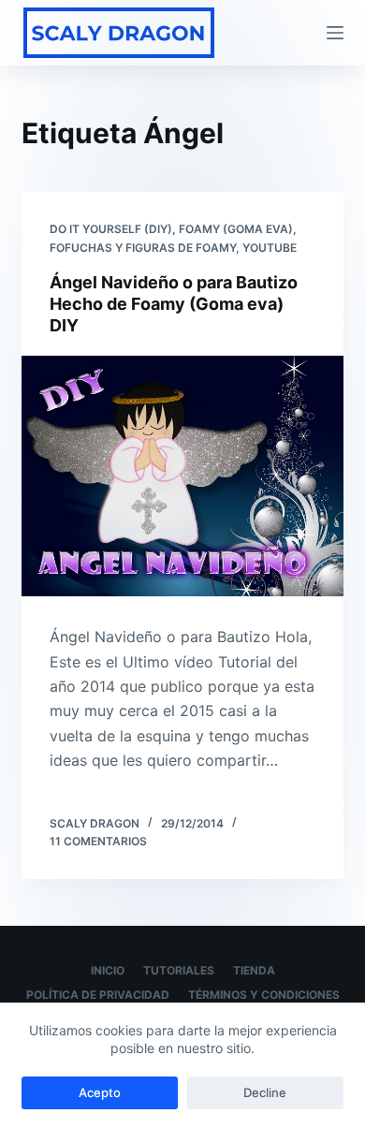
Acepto (100, 1092)
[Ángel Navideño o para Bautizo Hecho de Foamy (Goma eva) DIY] (182, 476)
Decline (264, 1092)
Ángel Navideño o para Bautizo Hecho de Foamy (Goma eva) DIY (174, 304)
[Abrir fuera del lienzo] (335, 32)
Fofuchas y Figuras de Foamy (143, 248)
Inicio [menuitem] (107, 970)
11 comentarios (98, 841)
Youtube (269, 248)
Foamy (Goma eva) (236, 229)
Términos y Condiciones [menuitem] (264, 995)
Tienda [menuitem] (254, 970)
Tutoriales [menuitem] (178, 970)
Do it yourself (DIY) (111, 229)
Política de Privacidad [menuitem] (97, 995)
